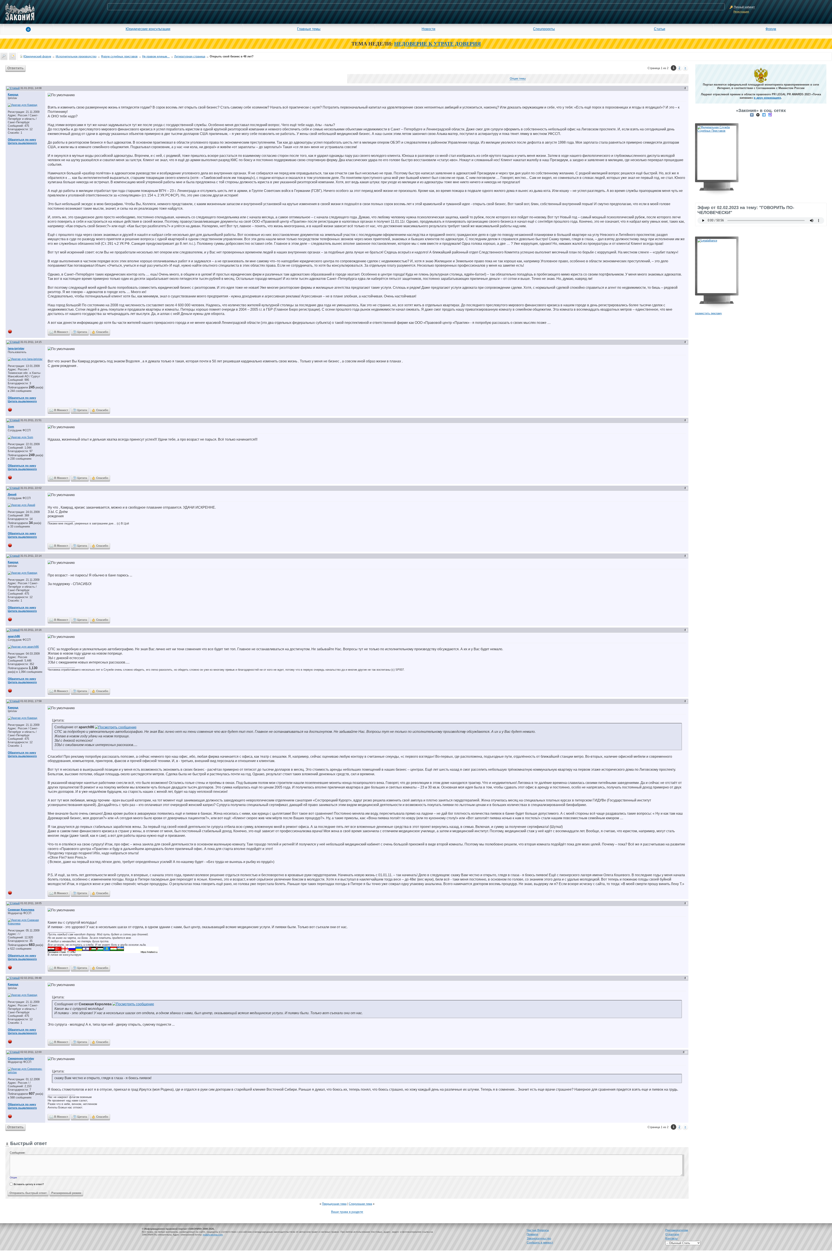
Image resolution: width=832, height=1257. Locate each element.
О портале (672, 1234)
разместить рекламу (708, 313)
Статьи (659, 29)
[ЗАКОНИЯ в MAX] (770, 114)
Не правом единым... (156, 56)
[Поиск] (3, 56)
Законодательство (539, 1238)
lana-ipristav (16, 348)
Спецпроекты (544, 29)
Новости (428, 29)
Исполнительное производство (76, 56)
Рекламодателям (676, 1230)
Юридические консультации (148, 29)
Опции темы (518, 78)
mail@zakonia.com (213, 1234)
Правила (532, 1234)
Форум (770, 29)
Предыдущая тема (334, 1203)
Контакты (671, 1238)
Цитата (82, 332)
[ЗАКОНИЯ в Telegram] (764, 114)
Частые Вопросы (538, 1230)
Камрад (13, 94)
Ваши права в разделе (347, 1211)
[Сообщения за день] (12, 56)
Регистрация (741, 11)
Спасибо (102, 332)
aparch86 (14, 636)
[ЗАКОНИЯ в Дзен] (758, 114)
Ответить (15, 68)
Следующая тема (360, 1203)
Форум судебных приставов (119, 56)
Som (11, 426)
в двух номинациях (767, 97)
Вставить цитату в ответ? (29, 1184)
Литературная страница (189, 56)
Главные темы (308, 29)
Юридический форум (37, 56)
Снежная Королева (21, 909)
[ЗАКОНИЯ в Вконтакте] (752, 114)
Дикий (12, 494)
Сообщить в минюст (540, 1242)
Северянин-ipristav (21, 1058)
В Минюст (61, 332)
